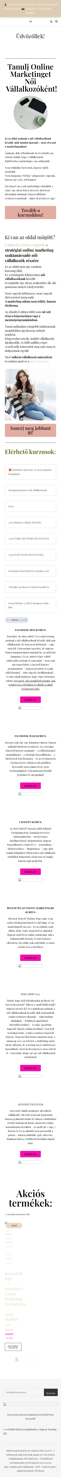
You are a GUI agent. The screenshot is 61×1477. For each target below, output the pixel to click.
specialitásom (39, 361)
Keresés (50, 1393)
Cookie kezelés (48, 1466)
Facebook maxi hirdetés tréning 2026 (28, 571)
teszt (11, 506)
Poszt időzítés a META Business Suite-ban (29, 605)
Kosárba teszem (13, 1347)
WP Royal (39, 1470)
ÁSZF (37, 1466)
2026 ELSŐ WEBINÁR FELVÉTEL (26, 554)
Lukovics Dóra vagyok (25, 244)
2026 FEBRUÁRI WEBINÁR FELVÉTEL (28, 538)
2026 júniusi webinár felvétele (24, 522)
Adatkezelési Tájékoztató (22, 1466)
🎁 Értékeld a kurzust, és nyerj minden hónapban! (30, 472)
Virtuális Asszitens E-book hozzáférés (28, 587)
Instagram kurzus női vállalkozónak (27, 490)
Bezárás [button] (30, 12)
